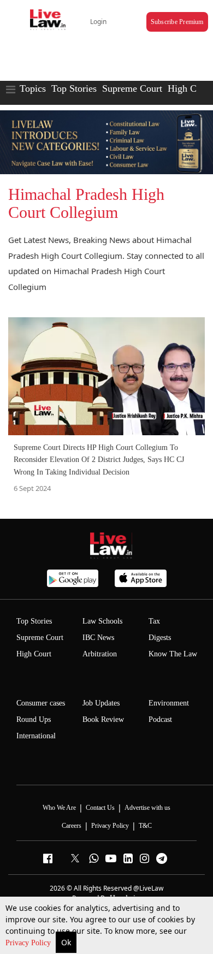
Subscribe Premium (177, 22)
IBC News (98, 637)
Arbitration (99, 654)
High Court (33, 654)
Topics (33, 88)
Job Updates (101, 703)
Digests (160, 637)
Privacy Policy (29, 943)
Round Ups (33, 719)
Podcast (160, 719)
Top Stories (74, 88)
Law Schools (102, 621)
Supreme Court (132, 88)
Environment (169, 703)
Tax (154, 621)
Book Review (103, 719)
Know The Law (173, 654)
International (36, 736)
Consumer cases (40, 703)
